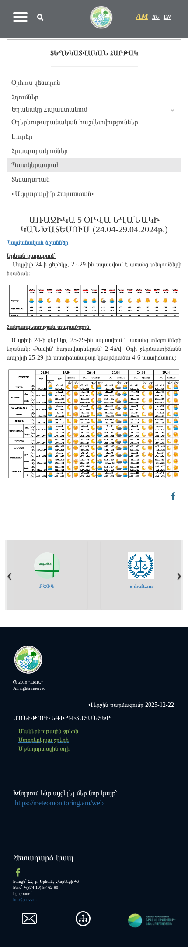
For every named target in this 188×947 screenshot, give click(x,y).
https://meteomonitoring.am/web (58, 803)
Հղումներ (24, 97)
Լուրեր (21, 136)
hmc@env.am (25, 899)
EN (167, 17)
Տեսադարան (30, 179)
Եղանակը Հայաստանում (49, 109)
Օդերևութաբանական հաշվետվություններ (74, 122)
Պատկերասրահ (35, 164)
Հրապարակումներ (39, 150)
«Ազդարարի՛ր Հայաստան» (53, 193)
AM (142, 16)
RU (156, 17)
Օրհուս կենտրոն (35, 82)
